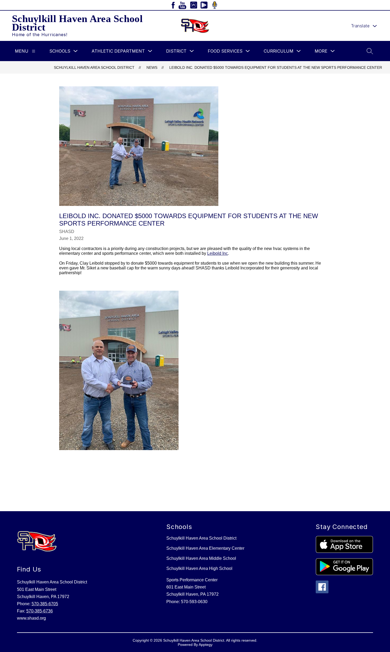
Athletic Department (118, 51)
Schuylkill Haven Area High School (199, 568)
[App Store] (193, 5)
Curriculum (278, 51)
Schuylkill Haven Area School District (94, 67)
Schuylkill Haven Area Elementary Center (205, 548)
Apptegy (206, 644)
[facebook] (173, 5)
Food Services (225, 51)
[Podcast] (214, 5)
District (176, 51)
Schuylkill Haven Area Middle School (201, 558)
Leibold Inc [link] (217, 253)
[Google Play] (204, 5)
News (151, 67)
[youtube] (182, 5)
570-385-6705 (45, 604)
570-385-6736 (39, 611)
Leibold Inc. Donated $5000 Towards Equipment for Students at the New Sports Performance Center (275, 67)
